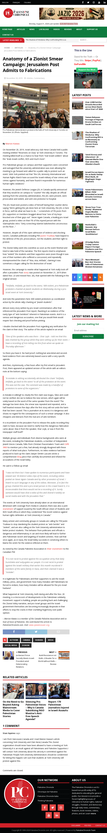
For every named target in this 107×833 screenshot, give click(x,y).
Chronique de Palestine (48, 791)
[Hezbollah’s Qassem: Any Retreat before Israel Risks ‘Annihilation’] (77, 227)
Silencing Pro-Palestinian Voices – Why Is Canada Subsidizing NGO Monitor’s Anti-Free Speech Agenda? (36, 710)
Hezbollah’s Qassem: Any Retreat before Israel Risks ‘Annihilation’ (92, 229)
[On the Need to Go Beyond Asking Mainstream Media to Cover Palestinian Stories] (13, 691)
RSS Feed (87, 825)
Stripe (88, 60)
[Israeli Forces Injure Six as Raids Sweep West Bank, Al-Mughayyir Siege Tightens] (77, 175)
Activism (14, 640)
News (31, 29)
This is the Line (83, 50)
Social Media (11, 645)
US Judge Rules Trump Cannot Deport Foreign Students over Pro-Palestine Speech (94, 247)
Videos (56, 29)
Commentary (39, 78)
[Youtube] (99, 2)
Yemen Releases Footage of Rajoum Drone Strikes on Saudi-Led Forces (94, 121)
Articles (21, 29)
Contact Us (7, 35)
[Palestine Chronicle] (19, 807)
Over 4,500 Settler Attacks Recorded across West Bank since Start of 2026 (94, 105)
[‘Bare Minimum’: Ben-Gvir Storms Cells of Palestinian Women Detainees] (77, 263)
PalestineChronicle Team (85, 830)
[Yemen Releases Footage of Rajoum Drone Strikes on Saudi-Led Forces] (77, 120)
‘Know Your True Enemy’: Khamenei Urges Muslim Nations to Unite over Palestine (93, 212)
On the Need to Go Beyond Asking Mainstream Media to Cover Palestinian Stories (13, 709)
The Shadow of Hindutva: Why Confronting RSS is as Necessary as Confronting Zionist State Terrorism (94, 139)
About (79, 29)
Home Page (7, 29)
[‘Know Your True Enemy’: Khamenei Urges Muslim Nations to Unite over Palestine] (77, 210)
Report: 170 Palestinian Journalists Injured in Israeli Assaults (58, 706)
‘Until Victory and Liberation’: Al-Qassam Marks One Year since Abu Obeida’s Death (94, 159)
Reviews (68, 29)
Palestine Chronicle (46, 787)
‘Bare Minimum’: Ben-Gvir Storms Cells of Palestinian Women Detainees (94, 263)
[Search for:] (92, 39)
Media (50, 640)
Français (16, 2)
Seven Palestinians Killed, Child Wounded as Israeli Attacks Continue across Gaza (94, 194)
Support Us (92, 29)
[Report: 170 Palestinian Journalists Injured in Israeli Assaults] (59, 691)
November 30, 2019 (14, 78)
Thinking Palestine (45, 800)
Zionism (25, 645)
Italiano (27, 2)
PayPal (96, 60)
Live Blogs (44, 29)
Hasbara (39, 640)
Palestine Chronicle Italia (48, 796)
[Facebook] (82, 2)
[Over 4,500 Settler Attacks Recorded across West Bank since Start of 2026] (77, 105)
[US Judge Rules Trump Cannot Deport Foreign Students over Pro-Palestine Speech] (77, 245)
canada (26, 640)
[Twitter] (88, 2)
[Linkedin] (104, 2)
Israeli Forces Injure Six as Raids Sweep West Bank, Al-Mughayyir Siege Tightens (94, 177)
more (93, 813)
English (5, 2)
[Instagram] (93, 2)
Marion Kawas (13, 143)
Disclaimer (75, 825)
